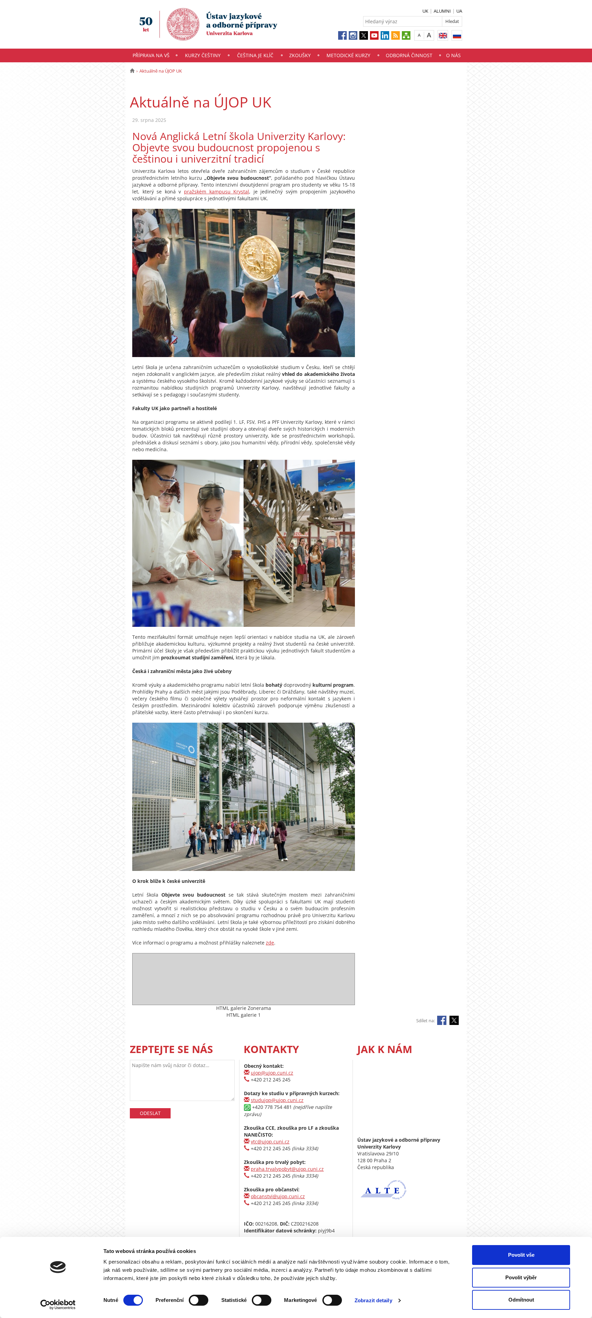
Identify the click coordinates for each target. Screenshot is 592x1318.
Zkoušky (300, 55)
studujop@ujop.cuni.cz (277, 1100)
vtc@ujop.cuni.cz (270, 1141)
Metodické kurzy (348, 55)
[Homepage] (132, 71)
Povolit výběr (521, 1277)
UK (425, 11)
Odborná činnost (409, 55)
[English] (442, 35)
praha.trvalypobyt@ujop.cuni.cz (287, 1169)
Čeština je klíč (255, 55)
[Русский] (457, 35)
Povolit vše (521, 1255)
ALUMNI (442, 11)
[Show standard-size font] (419, 35)
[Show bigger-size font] (429, 35)
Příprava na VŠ (151, 55)
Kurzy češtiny (203, 55)
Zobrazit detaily (373, 1300)
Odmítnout (521, 1300)
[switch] (198, 1300)
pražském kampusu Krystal (216, 191)
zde (270, 942)
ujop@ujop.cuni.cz (272, 1072)
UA (459, 11)
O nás (453, 55)
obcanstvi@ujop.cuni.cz (278, 1196)
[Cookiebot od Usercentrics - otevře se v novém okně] (58, 1305)
